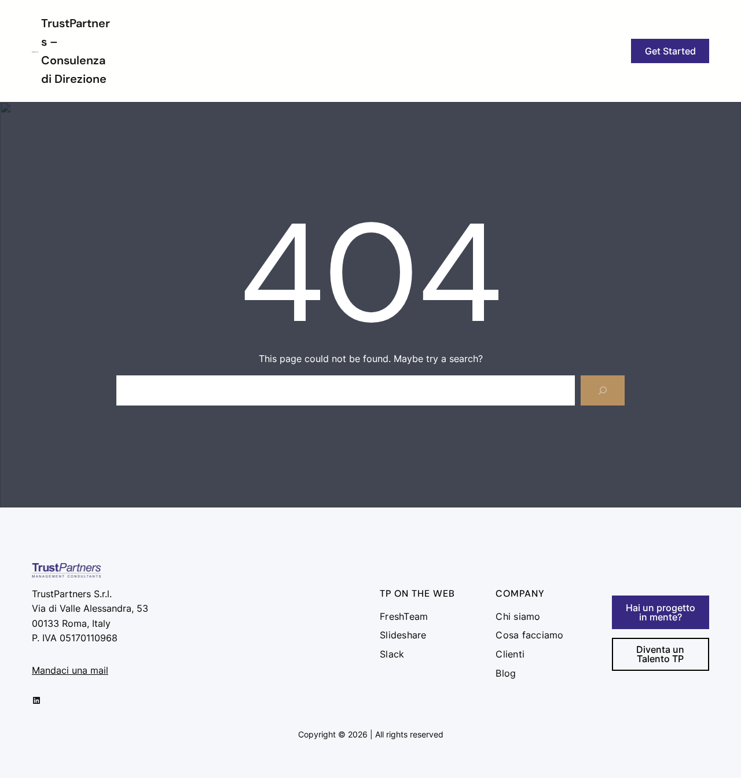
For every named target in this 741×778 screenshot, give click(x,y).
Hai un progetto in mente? (660, 612)
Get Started (670, 51)
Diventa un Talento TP (660, 654)
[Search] (603, 390)
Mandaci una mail (70, 670)
